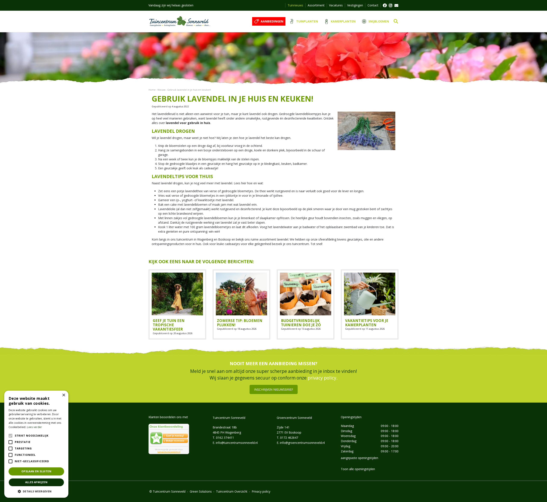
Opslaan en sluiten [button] (36, 471)
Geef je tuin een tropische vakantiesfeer (169, 325)
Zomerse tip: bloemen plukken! (239, 322)
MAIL (396, 5)
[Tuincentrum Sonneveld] (180, 21)
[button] (36, 491)
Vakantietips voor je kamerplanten (366, 322)
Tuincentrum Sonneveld (229, 417)
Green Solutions (201, 491)
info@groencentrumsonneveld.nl (302, 442)
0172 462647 (289, 437)
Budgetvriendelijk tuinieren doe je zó (301, 322)
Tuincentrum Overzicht (231, 491)
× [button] (63, 395)
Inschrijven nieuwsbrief (273, 389)
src (395, 21)
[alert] (36, 444)
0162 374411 (225, 437)
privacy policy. (323, 378)
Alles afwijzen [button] (36, 482)
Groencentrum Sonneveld (294, 417)
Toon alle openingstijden (358, 469)
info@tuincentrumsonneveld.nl (237, 442)
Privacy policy (261, 491)
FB (384, 5)
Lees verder (34, 427)
